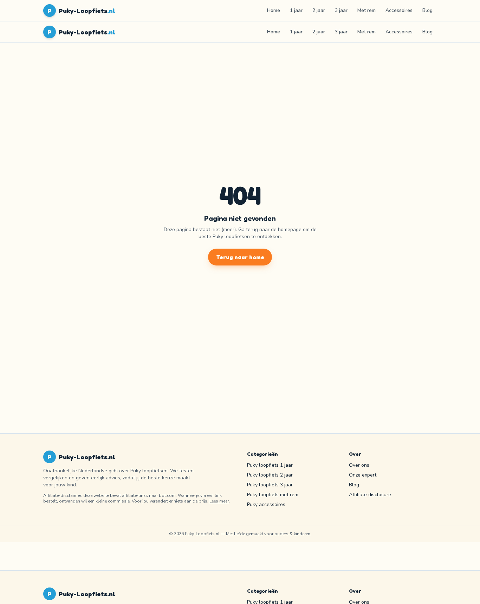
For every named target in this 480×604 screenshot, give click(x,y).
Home (273, 10)
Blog (427, 10)
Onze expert (362, 475)
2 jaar (318, 10)
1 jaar (296, 10)
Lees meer (219, 501)
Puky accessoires (266, 504)
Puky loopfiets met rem (272, 494)
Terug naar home (240, 257)
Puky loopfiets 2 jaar (270, 475)
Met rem (366, 10)
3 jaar (341, 10)
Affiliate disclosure (370, 494)
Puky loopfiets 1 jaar (270, 465)
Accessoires (399, 10)
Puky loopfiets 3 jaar (270, 484)
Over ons (359, 465)
